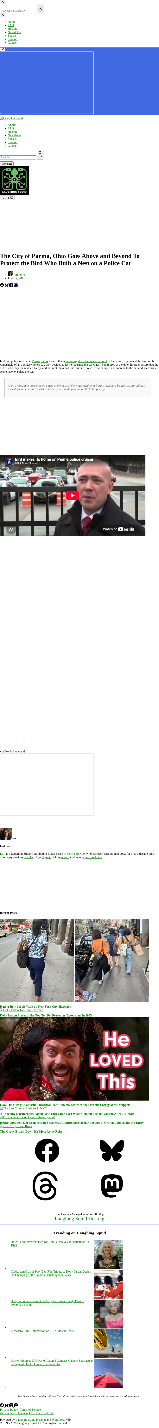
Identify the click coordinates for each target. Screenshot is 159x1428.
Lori (2, 853)
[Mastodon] (112, 1199)
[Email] (16, 286)
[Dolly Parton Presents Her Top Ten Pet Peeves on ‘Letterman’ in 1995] (21, 1010)
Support (12, 142)
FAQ (11, 128)
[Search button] (40, 155)
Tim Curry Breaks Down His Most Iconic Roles (31, 1131)
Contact (12, 145)
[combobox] (18, 157)
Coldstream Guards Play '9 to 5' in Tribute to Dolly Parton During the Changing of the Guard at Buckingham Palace (51, 1273)
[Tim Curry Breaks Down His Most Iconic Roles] (16, 1126)
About (12, 125)
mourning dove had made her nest (86, 361)
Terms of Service (30, 1409)
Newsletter (14, 135)
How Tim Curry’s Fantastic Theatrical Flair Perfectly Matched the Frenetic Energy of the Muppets (65, 1105)
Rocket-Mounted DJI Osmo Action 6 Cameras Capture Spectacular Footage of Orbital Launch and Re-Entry (72, 1122)
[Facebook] (2, 286)
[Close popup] (2, 49)
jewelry (28, 857)
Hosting (12, 131)
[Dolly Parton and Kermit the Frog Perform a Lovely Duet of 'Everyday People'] (108, 1327)
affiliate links (55, 1395)
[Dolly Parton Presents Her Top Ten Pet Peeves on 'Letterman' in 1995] (108, 1268)
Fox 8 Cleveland (14, 751)
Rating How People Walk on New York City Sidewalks (36, 1006)
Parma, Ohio (40, 361)
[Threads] (11, 286)
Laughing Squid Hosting (79, 1218)
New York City (76, 853)
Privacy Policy (9, 1409)
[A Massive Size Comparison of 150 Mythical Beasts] (108, 1357)
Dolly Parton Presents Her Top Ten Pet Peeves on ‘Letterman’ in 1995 (46, 1015)
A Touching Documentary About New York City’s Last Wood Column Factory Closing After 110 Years (67, 1113)
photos (65, 857)
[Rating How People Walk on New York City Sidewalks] (74, 1001)
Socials (12, 138)
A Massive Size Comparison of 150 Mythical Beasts (42, 1331)
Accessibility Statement (14, 1413)
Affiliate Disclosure (42, 1413)
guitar (48, 857)
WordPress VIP (61, 1419)
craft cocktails (93, 857)
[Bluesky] (7, 286)
